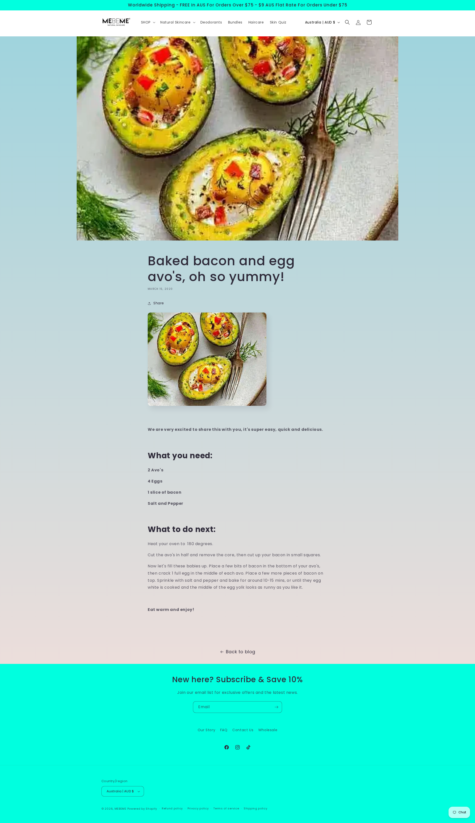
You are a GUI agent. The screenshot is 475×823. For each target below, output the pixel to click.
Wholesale (267, 729)
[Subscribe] (276, 707)
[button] (147, 22)
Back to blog (240, 652)
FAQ (224, 729)
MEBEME (120, 809)
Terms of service (226, 808)
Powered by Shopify (142, 809)
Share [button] (158, 303)
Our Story (206, 729)
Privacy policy (198, 808)
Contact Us (242, 729)
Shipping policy (255, 808)
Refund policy (172, 808)
